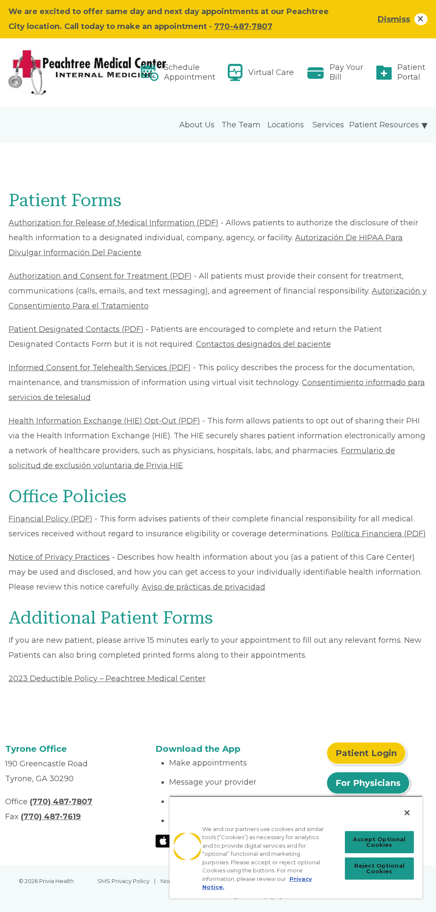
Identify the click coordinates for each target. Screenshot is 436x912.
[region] (295, 847)
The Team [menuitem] (241, 124)
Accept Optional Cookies (379, 842)
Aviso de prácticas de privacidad (203, 587)
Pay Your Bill (346, 72)
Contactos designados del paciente (263, 344)
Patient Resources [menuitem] (384, 124)
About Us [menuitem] (197, 124)
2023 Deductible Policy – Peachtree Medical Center (107, 678)
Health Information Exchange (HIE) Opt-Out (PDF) (104, 421)
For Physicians (368, 783)
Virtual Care (271, 72)
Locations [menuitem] (285, 124)
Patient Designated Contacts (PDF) (76, 329)
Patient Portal (411, 72)
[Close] (407, 812)
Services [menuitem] (328, 124)
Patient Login (366, 753)
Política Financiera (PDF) (378, 533)
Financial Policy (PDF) (50, 519)
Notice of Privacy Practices (59, 557)
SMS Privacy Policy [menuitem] (123, 880)
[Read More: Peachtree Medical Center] (75, 72)
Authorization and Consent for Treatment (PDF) (100, 276)
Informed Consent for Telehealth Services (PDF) (100, 367)
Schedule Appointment (189, 72)
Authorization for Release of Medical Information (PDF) (113, 222)
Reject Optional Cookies (379, 868)
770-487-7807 (243, 26)
